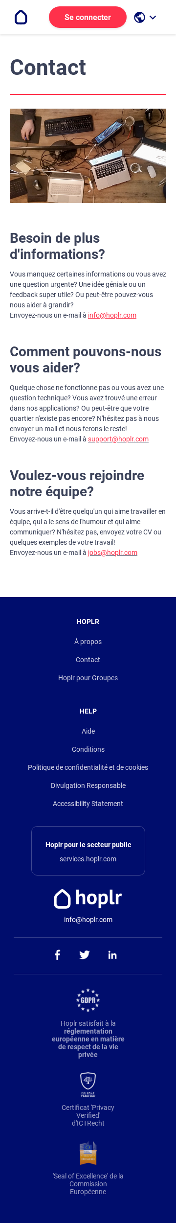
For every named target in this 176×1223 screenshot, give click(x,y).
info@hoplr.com (112, 315)
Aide (88, 731)
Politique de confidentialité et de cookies (88, 767)
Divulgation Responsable (88, 785)
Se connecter (88, 17)
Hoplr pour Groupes (88, 678)
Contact (88, 660)
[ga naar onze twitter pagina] (84, 956)
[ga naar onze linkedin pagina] (112, 956)
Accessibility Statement (88, 804)
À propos (88, 642)
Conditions (88, 749)
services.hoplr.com (88, 859)
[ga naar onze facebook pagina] (56, 956)
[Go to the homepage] (21, 17)
